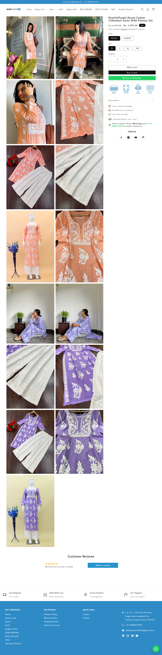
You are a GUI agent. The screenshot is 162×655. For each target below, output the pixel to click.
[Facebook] (121, 137)
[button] (40, 9)
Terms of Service (52, 625)
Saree (7, 621)
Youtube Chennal (13, 643)
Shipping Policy (51, 621)
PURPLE (127, 38)
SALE (7, 640)
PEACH (114, 38)
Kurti (7, 625)
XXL (137, 48)
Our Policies (50, 610)
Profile (86, 618)
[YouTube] (136, 137)
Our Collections (12, 610)
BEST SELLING (12, 636)
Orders (86, 614)
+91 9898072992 (134, 625)
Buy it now (132, 72)
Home (8, 614)
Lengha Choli (11, 629)
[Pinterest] (143, 137)
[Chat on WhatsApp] (155, 648)
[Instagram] (128, 137)
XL (128, 48)
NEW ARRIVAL (12, 632)
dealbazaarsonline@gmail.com (140, 630)
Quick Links (88, 610)
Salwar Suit (10, 618)
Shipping (123, 29)
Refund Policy (50, 618)
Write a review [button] (103, 565)
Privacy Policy (51, 614)
